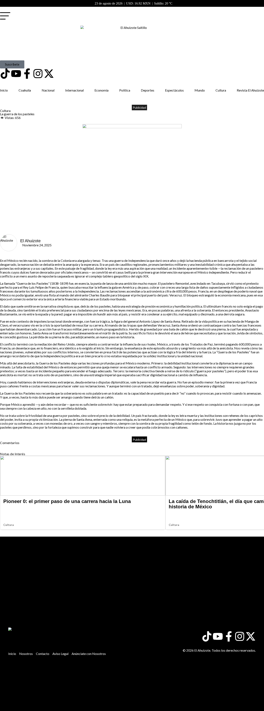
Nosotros (26, 654)
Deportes (147, 90)
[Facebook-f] (27, 73)
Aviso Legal (60, 654)
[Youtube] (16, 73)
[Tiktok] (5, 73)
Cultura (221, 90)
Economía (101, 90)
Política (124, 90)
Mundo (199, 90)
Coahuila (25, 90)
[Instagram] (38, 73)
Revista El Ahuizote (250, 90)
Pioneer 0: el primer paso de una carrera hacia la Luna (67, 501)
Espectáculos (174, 90)
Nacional (48, 90)
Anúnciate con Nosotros (89, 654)
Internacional (74, 90)
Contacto (42, 654)
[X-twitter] (49, 73)
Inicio (4, 90)
